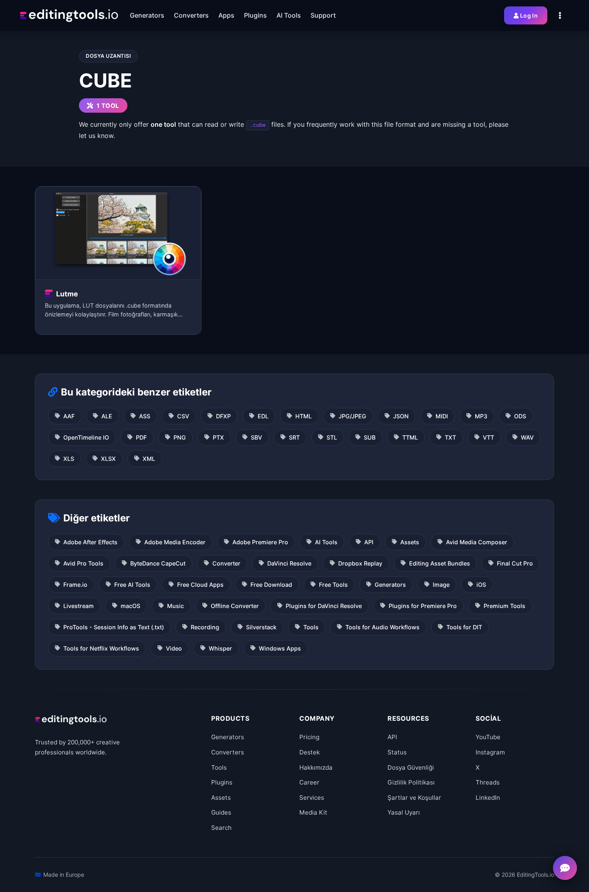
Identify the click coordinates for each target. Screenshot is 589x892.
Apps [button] (226, 15)
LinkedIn (488, 797)
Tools (311, 627)
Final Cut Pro (515, 563)
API (368, 542)
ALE (106, 416)
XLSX (108, 458)
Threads (488, 782)
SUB (369, 437)
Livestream (78, 605)
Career (309, 782)
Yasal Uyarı (403, 812)
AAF (69, 416)
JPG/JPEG (352, 416)
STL (332, 437)
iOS (481, 584)
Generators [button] (147, 15)
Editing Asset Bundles (439, 563)
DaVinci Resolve (289, 563)
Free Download (271, 584)
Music (175, 605)
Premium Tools (504, 605)
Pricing (309, 737)
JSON (401, 416)
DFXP (223, 416)
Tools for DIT (464, 627)
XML (149, 458)
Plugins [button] (255, 15)
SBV (256, 437)
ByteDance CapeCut (158, 563)
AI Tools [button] (288, 15)
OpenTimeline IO (86, 437)
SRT (294, 437)
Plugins (221, 782)
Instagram (490, 752)
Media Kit (313, 812)
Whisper (220, 648)
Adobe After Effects (90, 542)
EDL (263, 416)
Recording (205, 627)
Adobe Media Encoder (175, 542)
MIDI (442, 416)
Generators (390, 584)
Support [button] (323, 15)
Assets (409, 542)
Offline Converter (235, 605)
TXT (450, 437)
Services (311, 797)
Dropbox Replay (360, 563)
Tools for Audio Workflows (382, 627)
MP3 (481, 416)
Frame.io (75, 584)
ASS (144, 416)
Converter (226, 563)
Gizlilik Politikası (411, 782)
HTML (303, 416)
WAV (527, 437)
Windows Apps (280, 648)
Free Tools (333, 584)
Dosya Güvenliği (410, 767)
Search (221, 827)
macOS (130, 605)
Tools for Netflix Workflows (101, 648)
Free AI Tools (132, 584)
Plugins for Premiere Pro (423, 605)
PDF (141, 437)
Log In (529, 15)
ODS (520, 416)
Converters (227, 752)
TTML (410, 437)
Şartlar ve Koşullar (414, 797)
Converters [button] (191, 15)
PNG (179, 437)
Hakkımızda (316, 767)
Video (174, 648)
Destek (309, 752)
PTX (218, 437)
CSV (183, 416)
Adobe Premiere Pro (260, 542)
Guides (221, 812)
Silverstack (261, 627)
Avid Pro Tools (83, 563)
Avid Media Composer (476, 542)
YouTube (488, 737)
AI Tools (326, 542)
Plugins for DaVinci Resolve (324, 605)
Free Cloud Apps (200, 584)
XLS (68, 458)
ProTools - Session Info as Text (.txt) (113, 627)
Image (441, 584)
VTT (488, 437)
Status (397, 752)
